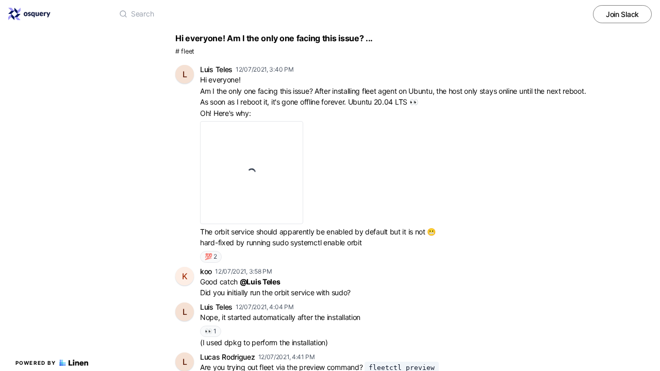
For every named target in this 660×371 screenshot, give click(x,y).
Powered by (35, 363)
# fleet (184, 51)
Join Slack (622, 14)
